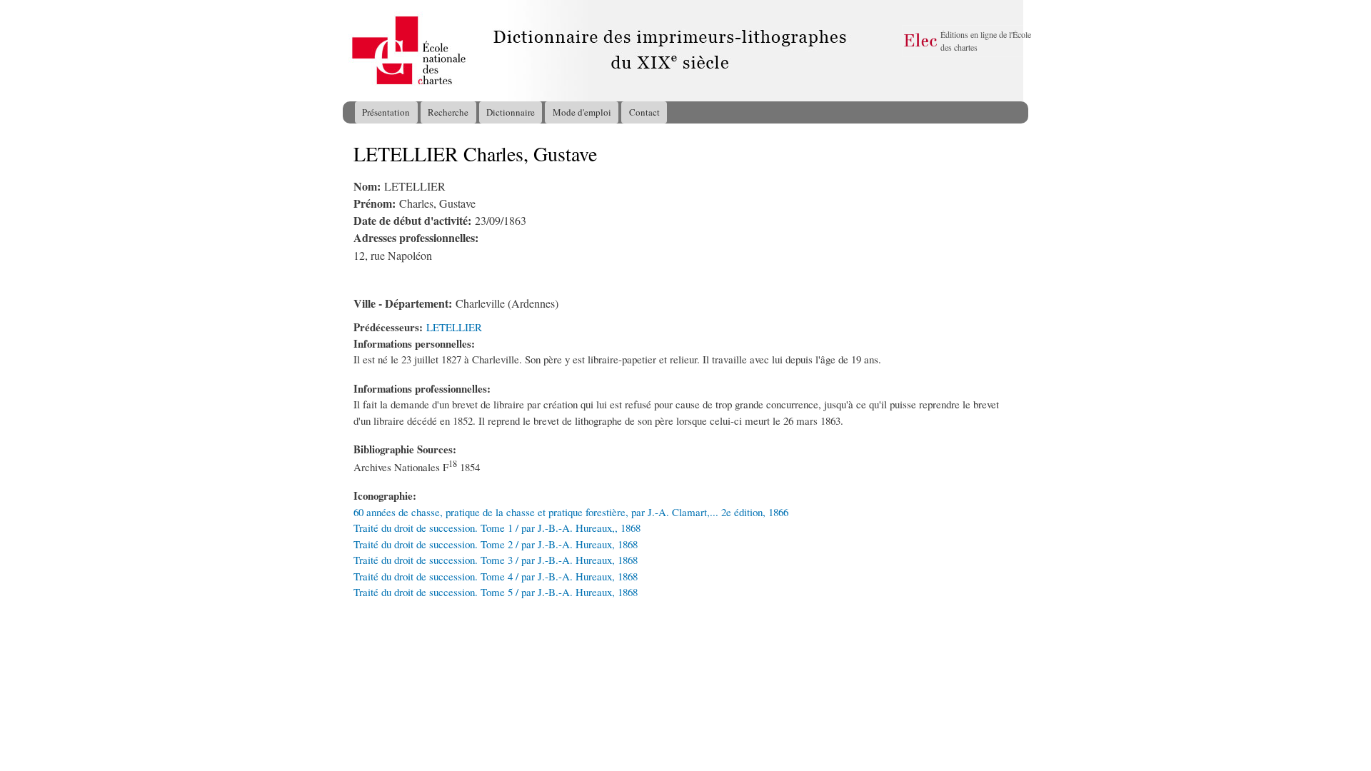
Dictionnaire (510, 112)
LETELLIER (454, 327)
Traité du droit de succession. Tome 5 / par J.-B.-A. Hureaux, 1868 (495, 592)
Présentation (386, 112)
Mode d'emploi (582, 112)
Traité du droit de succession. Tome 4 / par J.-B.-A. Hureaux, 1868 (495, 576)
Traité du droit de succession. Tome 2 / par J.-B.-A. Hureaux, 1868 (495, 544)
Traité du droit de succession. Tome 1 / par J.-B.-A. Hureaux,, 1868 (497, 527)
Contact (644, 112)
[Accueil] (356, 50)
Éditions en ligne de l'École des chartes (985, 41)
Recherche (448, 112)
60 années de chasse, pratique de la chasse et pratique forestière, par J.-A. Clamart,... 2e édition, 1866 (570, 512)
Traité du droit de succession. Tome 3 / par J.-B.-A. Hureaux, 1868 (495, 560)
